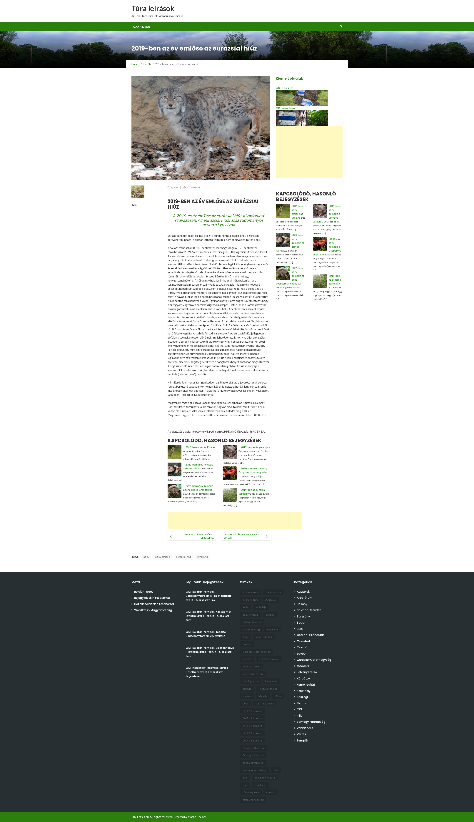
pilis (276, 770)
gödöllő (247, 659)
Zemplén (303, 740)
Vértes (301, 734)
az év (146, 556)
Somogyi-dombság (311, 722)
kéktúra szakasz (268, 688)
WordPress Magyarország (153, 610)
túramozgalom (251, 792)
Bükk (300, 629)
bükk (245, 636)
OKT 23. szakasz (252, 733)
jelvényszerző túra (253, 673)
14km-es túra (273, 592)
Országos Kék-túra (254, 747)
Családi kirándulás (311, 635)
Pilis (299, 716)
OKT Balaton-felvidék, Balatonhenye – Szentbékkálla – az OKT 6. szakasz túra (210, 652)
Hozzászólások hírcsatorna (154, 604)
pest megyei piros (253, 762)
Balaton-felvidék (309, 610)
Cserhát (303, 647)
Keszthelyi (304, 691)
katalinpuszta (250, 681)
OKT (245, 703)
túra (245, 784)
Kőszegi (302, 697)
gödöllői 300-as (251, 666)
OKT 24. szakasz (252, 740)
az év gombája (250, 614)
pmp (245, 777)
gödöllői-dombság (268, 659)
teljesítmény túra (265, 777)
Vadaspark (305, 728)
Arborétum (304, 598)
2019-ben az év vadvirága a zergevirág (198, 536)
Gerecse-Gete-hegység (257, 651)
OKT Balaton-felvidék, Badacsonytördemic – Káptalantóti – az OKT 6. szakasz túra (209, 596)
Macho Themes (197, 816)
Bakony (302, 604)
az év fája (261, 607)
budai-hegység (251, 629)
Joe (134, 205)
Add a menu (141, 27)
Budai (301, 623)
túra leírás (260, 784)
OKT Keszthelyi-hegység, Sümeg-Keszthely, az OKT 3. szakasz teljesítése (207, 672)
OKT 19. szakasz (252, 725)
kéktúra (247, 688)
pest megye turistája (254, 770)
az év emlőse (162, 556)
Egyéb (174, 187)
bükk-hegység (264, 636)
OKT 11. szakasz (252, 710)
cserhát (247, 644)
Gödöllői (303, 666)
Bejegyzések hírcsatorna (152, 598)
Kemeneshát (306, 685)
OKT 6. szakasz (265, 703)
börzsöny (272, 629)
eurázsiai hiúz (183, 556)
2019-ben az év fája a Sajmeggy (335, 279)
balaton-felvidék (252, 622)
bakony (270, 614)
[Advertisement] (271, 11)
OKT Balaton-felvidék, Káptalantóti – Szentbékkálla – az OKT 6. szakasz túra (210, 616)
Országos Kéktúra (253, 755)
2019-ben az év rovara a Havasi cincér (241, 536)
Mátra (278, 696)
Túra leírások (152, 8)
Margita (262, 696)
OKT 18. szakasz (252, 718)
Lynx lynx (202, 556)
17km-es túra (250, 599)
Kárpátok (303, 678)
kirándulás (271, 681)
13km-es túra (250, 592)
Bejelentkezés (143, 592)
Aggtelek (270, 599)
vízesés (270, 792)
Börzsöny (303, 616)
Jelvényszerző (307, 672)
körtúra (247, 696)
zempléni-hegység (253, 799)
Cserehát (303, 641)
